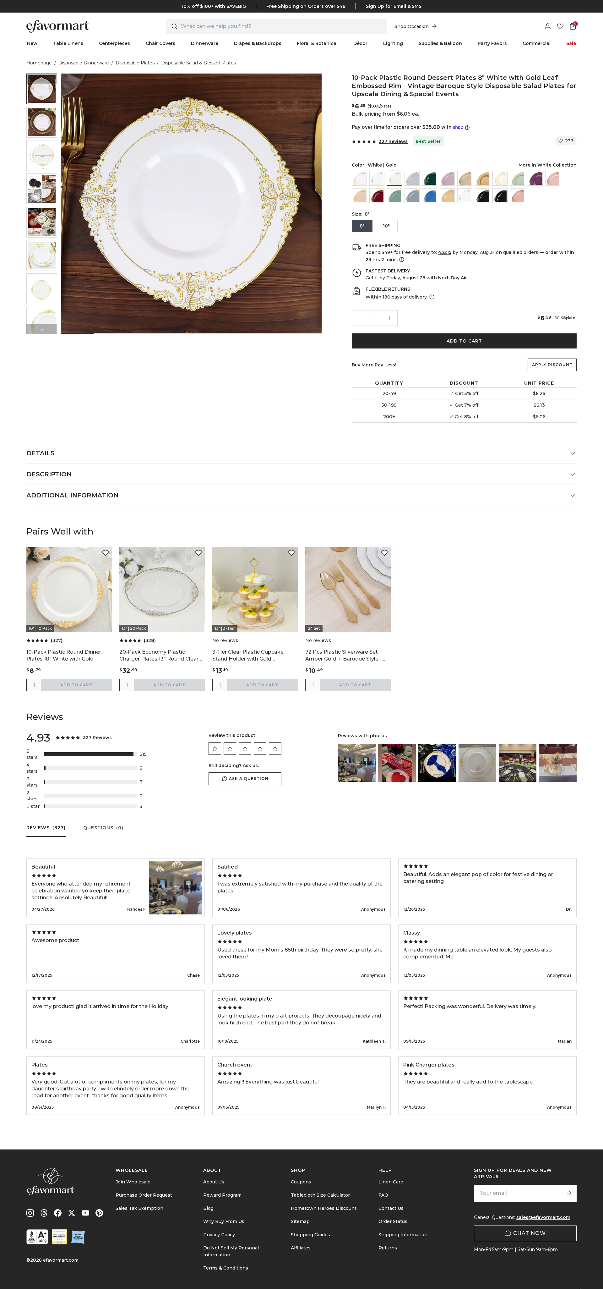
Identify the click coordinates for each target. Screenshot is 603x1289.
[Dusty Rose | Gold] (517, 195)
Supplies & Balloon (440, 43)
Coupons (301, 1182)
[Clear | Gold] (359, 178)
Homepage (39, 63)
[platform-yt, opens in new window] (85, 1213)
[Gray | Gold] (412, 178)
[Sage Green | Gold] (517, 178)
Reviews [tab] (46, 828)
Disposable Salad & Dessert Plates (198, 63)
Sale (571, 43)
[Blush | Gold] (552, 178)
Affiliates (301, 1248)
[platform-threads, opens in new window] (44, 1213)
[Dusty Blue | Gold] (412, 195)
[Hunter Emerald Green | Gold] (429, 178)
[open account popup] (547, 26)
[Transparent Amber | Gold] (447, 195)
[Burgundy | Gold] (376, 195)
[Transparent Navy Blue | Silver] (429, 195)
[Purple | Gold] (535, 178)
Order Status (392, 1221)
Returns (387, 1248)
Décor (360, 43)
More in (548, 165)
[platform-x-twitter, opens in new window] (71, 1213)
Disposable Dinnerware (83, 63)
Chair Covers (160, 43)
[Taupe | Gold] (464, 178)
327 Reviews (393, 141)
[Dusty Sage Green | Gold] (394, 195)
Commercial (537, 43)
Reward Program (222, 1195)
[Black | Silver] (500, 195)
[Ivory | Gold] (500, 178)
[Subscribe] (569, 1193)
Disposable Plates (135, 63)
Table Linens (68, 43)
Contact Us (391, 1208)
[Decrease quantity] (359, 318)
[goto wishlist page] (560, 26)
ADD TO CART (464, 341)
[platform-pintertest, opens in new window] (99, 1213)
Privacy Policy (219, 1234)
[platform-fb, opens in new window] (58, 1213)
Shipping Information (402, 1234)
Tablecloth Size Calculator (320, 1195)
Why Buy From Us (223, 1221)
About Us (213, 1182)
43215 (444, 252)
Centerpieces (114, 43)
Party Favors (492, 43)
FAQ (383, 1195)
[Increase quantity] (389, 318)
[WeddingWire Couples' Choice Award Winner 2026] (59, 1236)
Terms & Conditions (225, 1268)
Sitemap (300, 1221)
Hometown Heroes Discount (323, 1208)
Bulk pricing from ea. (385, 114)
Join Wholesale (133, 1182)
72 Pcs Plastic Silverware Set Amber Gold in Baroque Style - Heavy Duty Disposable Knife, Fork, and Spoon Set (343, 655)
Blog (208, 1208)
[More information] (401, 259)
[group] (41, 89)
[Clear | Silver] (376, 178)
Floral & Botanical (317, 43)
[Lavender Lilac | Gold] (447, 178)
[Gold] (482, 178)
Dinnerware (204, 43)
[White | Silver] (464, 195)
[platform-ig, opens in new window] (30, 1213)
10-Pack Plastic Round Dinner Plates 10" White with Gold (63, 655)
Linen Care (390, 1182)
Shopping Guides (310, 1234)
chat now (529, 1233)
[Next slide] (41, 329)
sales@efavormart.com (543, 1217)
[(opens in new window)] (37, 1236)
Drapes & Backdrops (257, 43)
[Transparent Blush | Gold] (359, 195)
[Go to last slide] (41, 79)
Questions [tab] (103, 828)
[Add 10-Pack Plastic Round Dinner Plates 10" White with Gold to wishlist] (105, 553)
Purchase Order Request (144, 1195)
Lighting (393, 43)
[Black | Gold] (482, 195)
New (32, 43)
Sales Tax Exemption (139, 1208)
